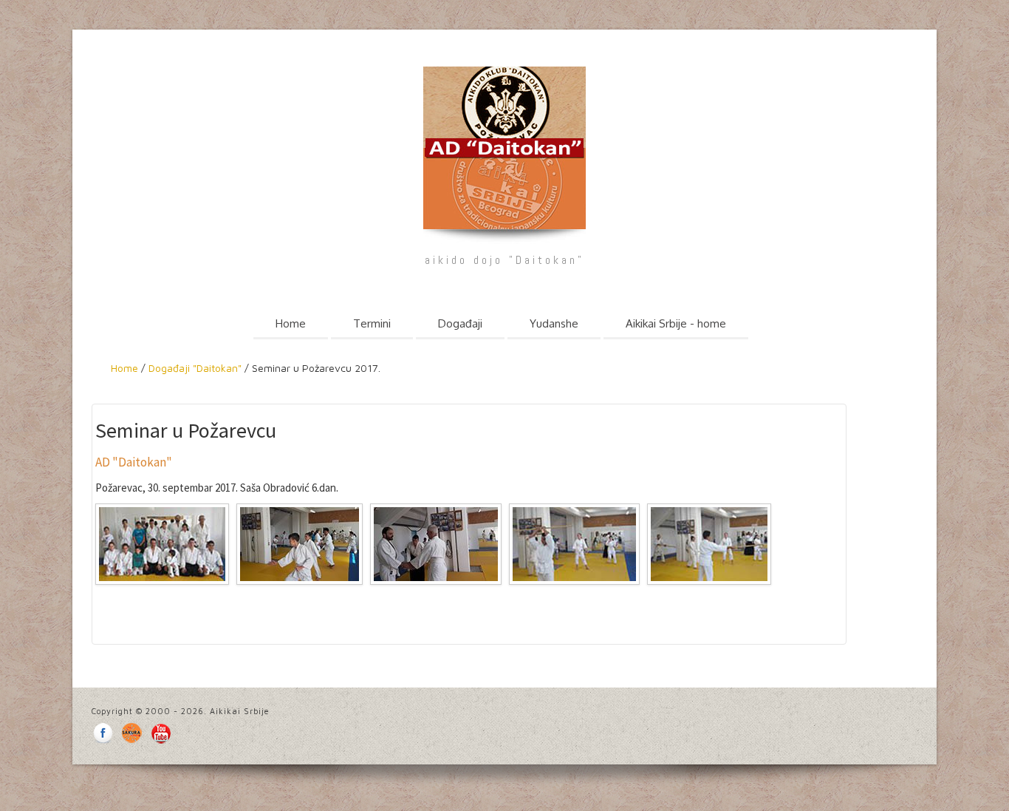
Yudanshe (554, 323)
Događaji (460, 323)
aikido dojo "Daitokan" (504, 260)
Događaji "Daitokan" (194, 368)
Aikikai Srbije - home (676, 323)
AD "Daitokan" (133, 462)
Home (291, 323)
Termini (372, 323)
